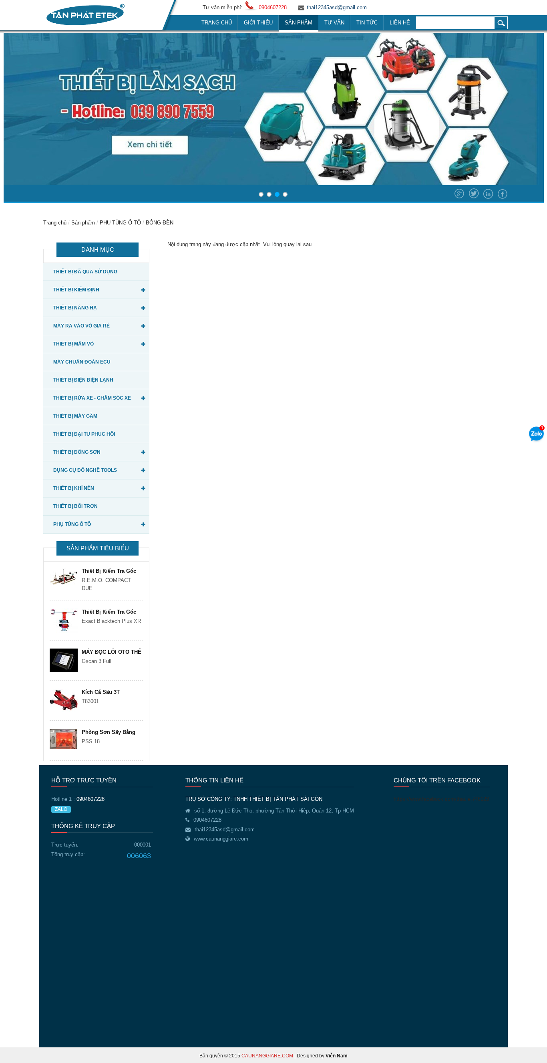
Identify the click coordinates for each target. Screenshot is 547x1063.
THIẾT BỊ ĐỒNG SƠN (77, 452)
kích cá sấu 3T (101, 692)
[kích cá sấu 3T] (64, 700)
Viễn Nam (337, 1056)
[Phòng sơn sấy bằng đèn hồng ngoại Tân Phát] (64, 739)
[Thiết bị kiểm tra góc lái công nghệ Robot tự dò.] (64, 576)
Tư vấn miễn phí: (223, 7)
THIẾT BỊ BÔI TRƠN (75, 506)
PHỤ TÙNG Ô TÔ (120, 223)
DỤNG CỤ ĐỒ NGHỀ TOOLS (85, 470)
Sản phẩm (83, 223)
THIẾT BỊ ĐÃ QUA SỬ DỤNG (85, 272)
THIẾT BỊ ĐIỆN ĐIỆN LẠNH (83, 380)
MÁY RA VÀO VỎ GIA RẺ (81, 326)
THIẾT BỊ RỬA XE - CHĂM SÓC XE (92, 398)
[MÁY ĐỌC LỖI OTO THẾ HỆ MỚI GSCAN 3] (64, 660)
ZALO (61, 809)
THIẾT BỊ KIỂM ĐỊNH (76, 290)
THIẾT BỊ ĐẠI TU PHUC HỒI (84, 434)
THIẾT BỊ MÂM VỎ (73, 344)
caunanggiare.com (267, 1056)
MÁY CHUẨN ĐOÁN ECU (82, 362)
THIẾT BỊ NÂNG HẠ (75, 308)
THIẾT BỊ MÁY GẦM (75, 416)
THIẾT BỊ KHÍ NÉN (73, 488)
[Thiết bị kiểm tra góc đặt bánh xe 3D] (64, 620)
